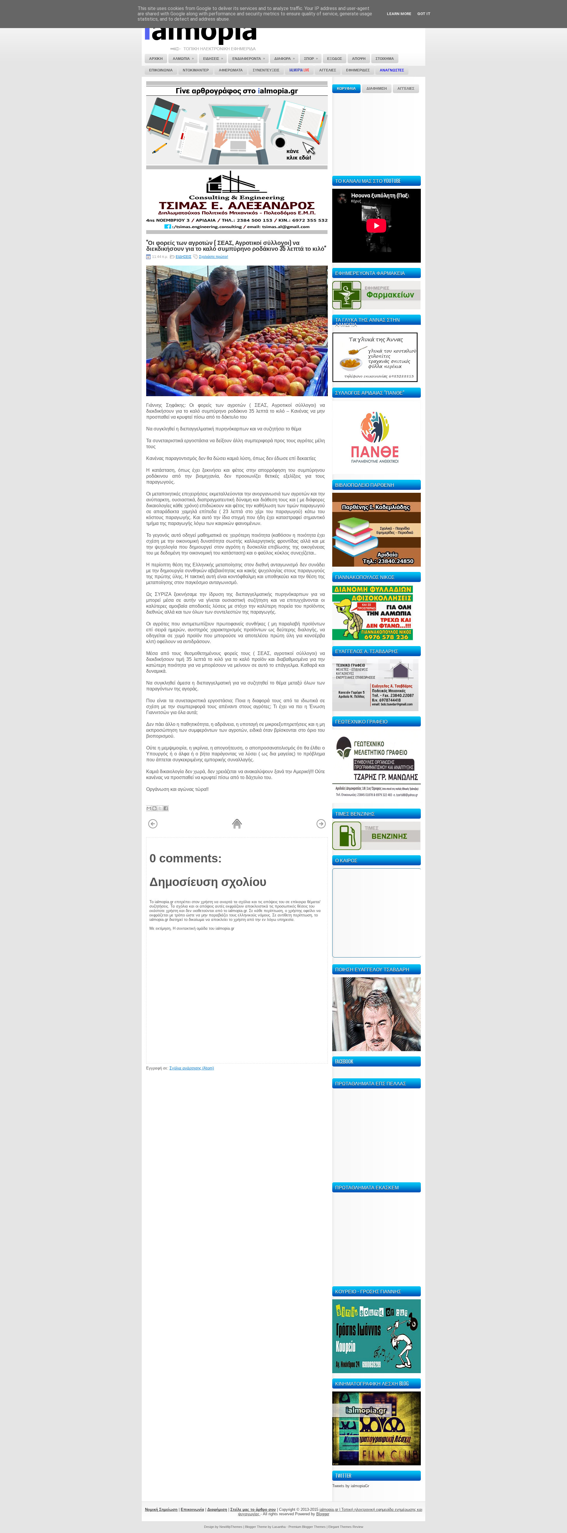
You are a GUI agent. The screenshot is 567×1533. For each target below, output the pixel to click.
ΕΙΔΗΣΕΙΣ (183, 257)
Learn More (399, 14)
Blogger (322, 1514)
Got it (424, 14)
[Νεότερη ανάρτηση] (153, 827)
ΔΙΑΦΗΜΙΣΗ (376, 89)
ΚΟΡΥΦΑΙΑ (346, 89)
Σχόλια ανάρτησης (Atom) (192, 1068)
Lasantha (279, 1527)
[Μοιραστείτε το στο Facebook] (166, 808)
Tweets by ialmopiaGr (350, 1486)
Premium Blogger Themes (307, 1527)
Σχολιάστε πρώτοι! (213, 257)
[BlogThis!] (154, 808)
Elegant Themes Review (345, 1527)
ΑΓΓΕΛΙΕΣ (405, 89)
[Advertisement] (376, 133)
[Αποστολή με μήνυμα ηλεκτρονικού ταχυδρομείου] (149, 808)
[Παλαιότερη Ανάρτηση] (321, 827)
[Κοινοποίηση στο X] (160, 808)
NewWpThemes (230, 1527)
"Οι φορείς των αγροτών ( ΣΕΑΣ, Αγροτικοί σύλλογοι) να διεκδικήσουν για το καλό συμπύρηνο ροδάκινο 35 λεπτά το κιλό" (236, 245)
